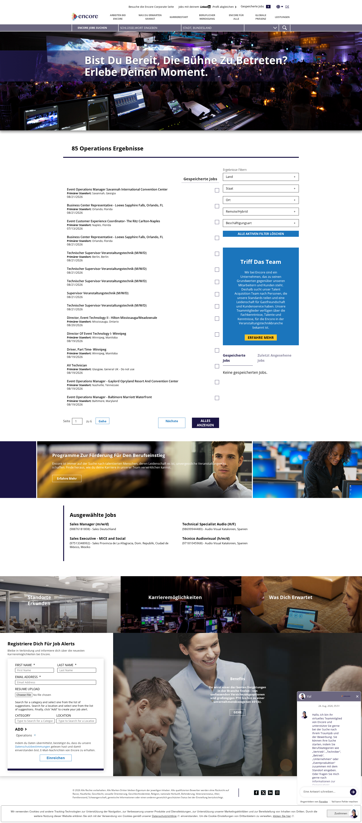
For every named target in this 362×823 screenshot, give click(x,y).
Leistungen (282, 17)
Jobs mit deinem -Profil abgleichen (207, 7)
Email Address (28, 677)
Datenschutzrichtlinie (165, 816)
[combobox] (212, 27)
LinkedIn (270, 792)
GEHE (238, 712)
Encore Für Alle (236, 16)
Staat (229, 188)
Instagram (277, 792)
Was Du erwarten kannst (150, 16)
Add (19, 729)
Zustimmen (340, 813)
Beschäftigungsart (239, 223)
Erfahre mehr (261, 337)
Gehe (102, 421)
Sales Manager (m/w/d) (89, 524)
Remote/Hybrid (237, 211)
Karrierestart (179, 17)
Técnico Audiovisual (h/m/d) (206, 539)
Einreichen (56, 758)
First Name (25, 665)
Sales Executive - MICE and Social (98, 539)
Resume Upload (27, 689)
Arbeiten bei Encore (118, 16)
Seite (66, 421)
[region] (261, 205)
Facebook (256, 792)
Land (229, 177)
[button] (217, 190)
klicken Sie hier (283, 816)
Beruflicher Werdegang (207, 16)
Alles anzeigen (205, 422)
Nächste (172, 421)
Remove (35, 735)
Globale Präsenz (260, 16)
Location (63, 715)
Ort (228, 200)
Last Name (67, 665)
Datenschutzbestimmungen (33, 746)
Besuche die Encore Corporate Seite (151, 7)
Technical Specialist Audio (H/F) (209, 524)
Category (22, 715)
